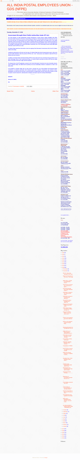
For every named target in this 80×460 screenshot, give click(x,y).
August (64, 413)
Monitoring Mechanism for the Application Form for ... (68, 328)
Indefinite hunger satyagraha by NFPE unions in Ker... (67, 365)
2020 (63, 263)
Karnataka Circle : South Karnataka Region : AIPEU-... (67, 359)
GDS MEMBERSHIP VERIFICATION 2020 (18, 18)
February (65, 424)
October (65, 409)
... (63, 315)
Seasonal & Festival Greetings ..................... (68, 372)
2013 (63, 436)
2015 (63, 432)
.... (63, 380)
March (64, 422)
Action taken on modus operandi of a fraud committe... (67, 336)
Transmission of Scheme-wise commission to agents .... (68, 285)
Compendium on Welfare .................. (67, 346)
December (65, 268)
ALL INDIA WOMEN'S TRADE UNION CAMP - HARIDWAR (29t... (68, 406)
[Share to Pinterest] (31, 86)
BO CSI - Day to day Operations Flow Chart (67, 274)
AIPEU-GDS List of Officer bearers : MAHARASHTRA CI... (67, 332)
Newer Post (10, 91)
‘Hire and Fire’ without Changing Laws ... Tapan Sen (67, 301)
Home (9, 18)
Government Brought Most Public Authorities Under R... (68, 289)
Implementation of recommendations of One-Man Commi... (67, 387)
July (64, 415)
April (64, 420)
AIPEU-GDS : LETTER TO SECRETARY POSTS (67, 281)
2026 (63, 252)
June (64, 417)
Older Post (55, 91)
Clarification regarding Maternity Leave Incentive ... (67, 342)
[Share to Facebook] (30, 86)
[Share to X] (29, 86)
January (65, 426)
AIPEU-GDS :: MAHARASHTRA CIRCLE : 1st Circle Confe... (67, 400)
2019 (63, 265)
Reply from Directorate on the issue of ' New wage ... (68, 277)
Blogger (46, 457)
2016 (63, 430)
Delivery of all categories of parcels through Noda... (67, 322)
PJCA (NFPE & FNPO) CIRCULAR (67, 339)
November (65, 270)
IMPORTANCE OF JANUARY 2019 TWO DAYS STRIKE (67, 368)
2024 (63, 256)
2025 (63, 254)
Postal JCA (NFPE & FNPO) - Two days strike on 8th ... (67, 312)
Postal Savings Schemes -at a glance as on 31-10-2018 (68, 349)
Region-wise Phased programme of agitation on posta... (68, 353)
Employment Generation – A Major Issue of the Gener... (68, 305)
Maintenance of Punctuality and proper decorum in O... (67, 377)
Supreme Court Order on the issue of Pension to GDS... (68, 391)
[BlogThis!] (28, 86)
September (65, 411)
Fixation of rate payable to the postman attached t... (68, 318)
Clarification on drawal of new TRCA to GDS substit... (67, 293)
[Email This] (27, 86)
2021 (63, 261)
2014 (63, 434)
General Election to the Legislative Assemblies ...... (68, 395)
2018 (63, 267)
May (64, 419)
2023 (63, 258)
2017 (63, 428)
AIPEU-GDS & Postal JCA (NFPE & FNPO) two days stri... (67, 309)
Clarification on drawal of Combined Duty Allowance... (67, 297)
